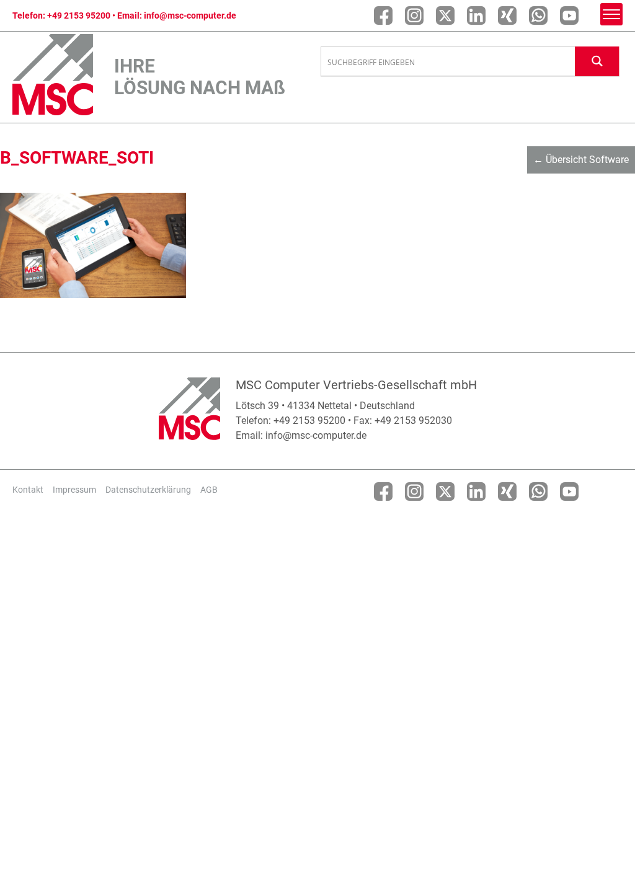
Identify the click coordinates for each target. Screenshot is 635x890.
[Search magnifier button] (597, 61)
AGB (209, 490)
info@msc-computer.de (190, 15)
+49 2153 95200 (78, 15)
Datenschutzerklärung (148, 490)
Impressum (74, 490)
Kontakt (27, 490)
